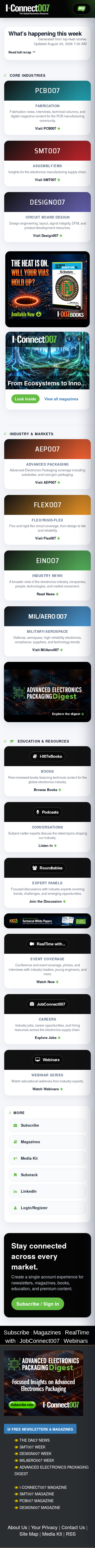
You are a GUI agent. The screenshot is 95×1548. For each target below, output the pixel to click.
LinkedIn (28, 1191)
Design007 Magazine (40, 1507)
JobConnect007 (40, 1341)
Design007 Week (35, 1453)
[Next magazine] (79, 338)
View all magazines (61, 398)
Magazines (30, 1141)
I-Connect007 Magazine (43, 1487)
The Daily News (35, 1440)
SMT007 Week (32, 1446)
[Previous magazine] (69, 338)
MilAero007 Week (37, 1460)
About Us (17, 1527)
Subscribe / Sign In (37, 1303)
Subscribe (29, 1125)
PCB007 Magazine (37, 1500)
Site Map (29, 1533)
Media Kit (29, 1158)
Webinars (76, 1341)
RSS (71, 1533)
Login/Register (34, 1207)
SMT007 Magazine (37, 1493)
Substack (29, 1174)
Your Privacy (44, 1527)
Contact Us (73, 1527)
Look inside (25, 398)
